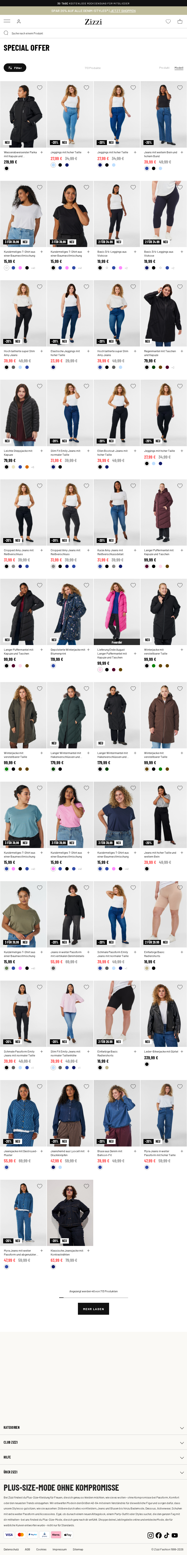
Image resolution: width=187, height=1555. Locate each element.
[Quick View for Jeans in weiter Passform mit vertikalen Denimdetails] (88, 952)
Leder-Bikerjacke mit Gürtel (161, 1051)
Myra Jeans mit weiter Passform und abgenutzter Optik (20, 1252)
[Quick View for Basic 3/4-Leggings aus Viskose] (135, 251)
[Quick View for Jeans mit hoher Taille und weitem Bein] (182, 852)
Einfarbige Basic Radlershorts (154, 954)
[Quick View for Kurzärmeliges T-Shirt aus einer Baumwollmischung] (41, 251)
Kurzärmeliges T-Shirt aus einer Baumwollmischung (19, 253)
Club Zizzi (11, 1442)
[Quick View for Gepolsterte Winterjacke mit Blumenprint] (88, 649)
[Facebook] (159, 1535)
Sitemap (78, 1549)
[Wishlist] (40, 87)
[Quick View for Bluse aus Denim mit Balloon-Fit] (135, 1151)
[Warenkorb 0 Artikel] (180, 21)
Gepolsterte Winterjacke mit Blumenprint (68, 651)
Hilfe (7, 1457)
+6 (32, 467)
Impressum (60, 1549)
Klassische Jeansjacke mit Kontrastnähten (67, 1252)
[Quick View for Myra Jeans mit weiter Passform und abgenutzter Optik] (41, 1250)
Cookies (41, 1549)
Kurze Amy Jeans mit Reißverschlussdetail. (110, 552)
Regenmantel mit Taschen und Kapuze (160, 353)
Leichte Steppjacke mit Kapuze (18, 452)
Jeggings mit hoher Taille (66, 152)
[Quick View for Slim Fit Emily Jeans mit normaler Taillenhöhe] (88, 1051)
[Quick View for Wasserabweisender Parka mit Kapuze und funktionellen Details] (41, 152)
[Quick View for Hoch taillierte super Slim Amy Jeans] (41, 351)
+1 (126, 968)
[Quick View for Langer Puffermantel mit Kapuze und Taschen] (182, 550)
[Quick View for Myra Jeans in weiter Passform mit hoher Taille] (182, 1151)
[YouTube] (175, 1535)
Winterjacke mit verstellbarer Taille (155, 651)
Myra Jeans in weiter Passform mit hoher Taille (160, 1153)
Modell (179, 67)
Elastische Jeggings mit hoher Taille (65, 353)
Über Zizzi (10, 1472)
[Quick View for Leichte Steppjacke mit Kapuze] (41, 451)
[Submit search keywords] (6, 33)
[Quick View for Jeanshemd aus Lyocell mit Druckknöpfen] (88, 1151)
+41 (33, 268)
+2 (126, 268)
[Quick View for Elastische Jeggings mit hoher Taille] (88, 351)
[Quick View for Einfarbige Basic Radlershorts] (182, 952)
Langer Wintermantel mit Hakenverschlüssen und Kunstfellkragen (66, 755)
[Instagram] (151, 1535)
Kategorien (11, 1427)
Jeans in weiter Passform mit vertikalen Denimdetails (67, 954)
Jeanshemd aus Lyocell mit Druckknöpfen (67, 1153)
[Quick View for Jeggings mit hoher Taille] (88, 152)
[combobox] (93, 33)
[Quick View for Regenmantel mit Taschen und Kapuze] (182, 351)
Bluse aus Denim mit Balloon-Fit (109, 1153)
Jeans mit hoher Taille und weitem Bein (160, 854)
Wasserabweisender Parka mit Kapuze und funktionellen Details (20, 154)
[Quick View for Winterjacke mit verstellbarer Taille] (182, 649)
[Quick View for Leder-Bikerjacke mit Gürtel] (182, 1051)
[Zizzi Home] (93, 21)
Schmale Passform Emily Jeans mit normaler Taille (113, 954)
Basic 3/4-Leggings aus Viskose (112, 253)
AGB (27, 1549)
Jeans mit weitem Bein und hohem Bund (160, 154)
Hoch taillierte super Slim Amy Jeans (19, 353)
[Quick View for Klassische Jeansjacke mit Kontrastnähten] (88, 1250)
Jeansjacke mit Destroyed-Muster (20, 1153)
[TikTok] (167, 1535)
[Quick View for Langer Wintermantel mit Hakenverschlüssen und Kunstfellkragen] (88, 753)
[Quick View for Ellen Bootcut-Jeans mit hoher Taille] (135, 451)
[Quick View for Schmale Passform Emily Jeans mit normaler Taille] (135, 952)
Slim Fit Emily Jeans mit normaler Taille (65, 452)
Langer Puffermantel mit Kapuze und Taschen (159, 552)
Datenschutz (11, 1549)
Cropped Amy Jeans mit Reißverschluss (19, 552)
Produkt (164, 67)
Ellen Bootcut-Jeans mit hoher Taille (112, 452)
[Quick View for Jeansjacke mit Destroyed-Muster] (41, 1151)
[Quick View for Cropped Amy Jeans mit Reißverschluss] (41, 550)
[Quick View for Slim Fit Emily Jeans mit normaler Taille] (88, 451)
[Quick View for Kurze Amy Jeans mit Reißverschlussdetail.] (135, 550)
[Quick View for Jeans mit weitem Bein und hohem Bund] (182, 152)
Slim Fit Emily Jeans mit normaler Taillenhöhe (65, 1053)
